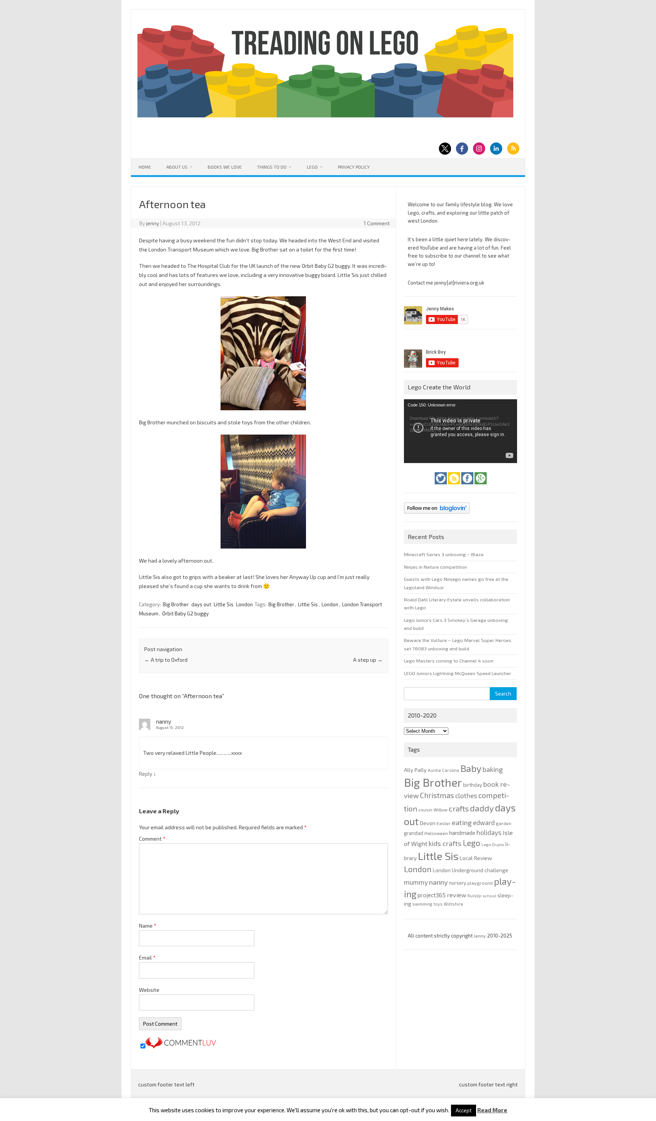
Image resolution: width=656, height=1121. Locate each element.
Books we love (225, 166)
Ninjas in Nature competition (435, 567)
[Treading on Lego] (325, 115)
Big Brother (176, 604)
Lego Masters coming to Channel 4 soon (449, 661)
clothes (466, 795)
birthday (472, 785)
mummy (416, 882)
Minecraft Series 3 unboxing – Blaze (444, 554)
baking (493, 769)
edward (484, 822)
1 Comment (377, 223)
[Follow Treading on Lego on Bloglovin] (437, 515)
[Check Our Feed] (454, 486)
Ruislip (474, 895)
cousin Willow (433, 809)
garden (503, 823)
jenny (152, 223)
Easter (444, 823)
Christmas (437, 795)
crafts (459, 808)
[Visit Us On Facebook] (468, 486)
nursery (457, 883)
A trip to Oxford (166, 659)
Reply (145, 774)
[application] (460, 431)
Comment (152, 838)
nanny (438, 882)
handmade (462, 832)
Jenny (480, 936)
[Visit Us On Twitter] (441, 486)
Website (149, 990)
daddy (482, 808)
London (244, 604)
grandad (413, 833)
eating (462, 822)
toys (438, 903)
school (489, 895)
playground (480, 882)
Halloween (436, 833)
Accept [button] (464, 1110)
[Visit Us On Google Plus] (481, 486)
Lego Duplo (492, 844)
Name (147, 925)
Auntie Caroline (443, 770)
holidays (488, 832)
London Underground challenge (470, 870)
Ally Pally (415, 770)
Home (145, 166)
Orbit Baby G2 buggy (185, 613)
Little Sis (223, 604)
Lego (312, 166)
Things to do (272, 166)
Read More (492, 1110)
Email (147, 957)
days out (201, 604)
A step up (368, 659)
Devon (427, 823)
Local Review (476, 857)
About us (177, 166)
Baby (470, 768)
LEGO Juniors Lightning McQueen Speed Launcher (457, 673)
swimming (422, 903)
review (456, 894)
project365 (432, 895)
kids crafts (445, 843)
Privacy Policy (354, 166)
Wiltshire (453, 903)
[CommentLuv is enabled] (180, 1046)
